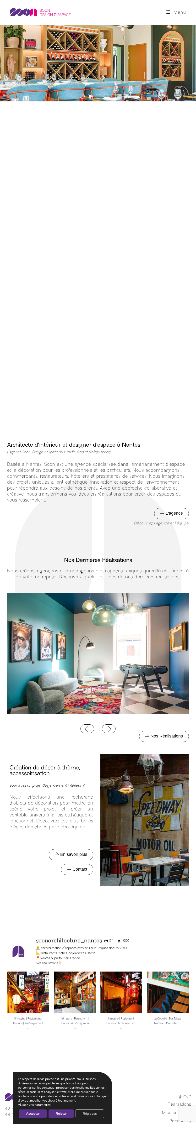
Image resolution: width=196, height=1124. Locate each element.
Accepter (32, 1113)
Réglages (90, 1113)
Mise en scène (176, 1112)
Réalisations (179, 1104)
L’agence (182, 1096)
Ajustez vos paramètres (34, 1105)
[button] (82, 96)
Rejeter (61, 1113)
